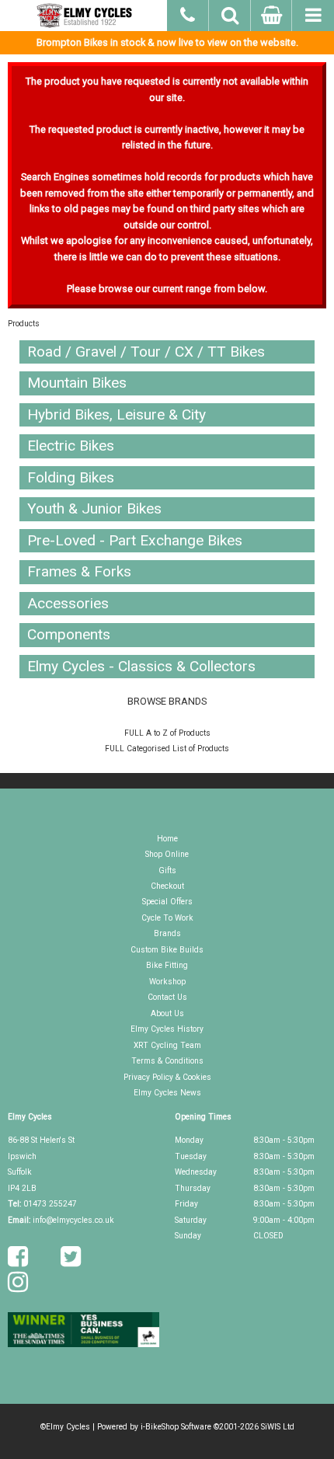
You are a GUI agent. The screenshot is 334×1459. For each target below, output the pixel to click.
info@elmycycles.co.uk (73, 1220)
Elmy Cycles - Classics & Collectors (141, 666)
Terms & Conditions (167, 1061)
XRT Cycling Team (167, 1045)
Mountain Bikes (77, 383)
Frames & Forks (79, 571)
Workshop (167, 982)
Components (68, 634)
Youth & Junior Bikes (94, 508)
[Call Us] (188, 13)
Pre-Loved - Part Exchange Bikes (134, 540)
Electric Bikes (70, 445)
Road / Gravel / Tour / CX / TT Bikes (146, 351)
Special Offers (167, 902)
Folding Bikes (70, 477)
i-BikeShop (160, 1427)
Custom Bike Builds (167, 950)
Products (24, 324)
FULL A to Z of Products (167, 733)
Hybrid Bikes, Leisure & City (116, 414)
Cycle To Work (167, 918)
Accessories (68, 603)
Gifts (167, 870)
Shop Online (167, 854)
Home (167, 839)
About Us (167, 1013)
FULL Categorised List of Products (167, 748)
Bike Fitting (167, 965)
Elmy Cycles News (167, 1093)
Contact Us (167, 997)
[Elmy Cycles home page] (83, 15)
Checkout (167, 886)
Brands (167, 933)
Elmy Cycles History (167, 1029)
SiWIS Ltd (277, 1427)
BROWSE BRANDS (167, 701)
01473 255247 (50, 1204)
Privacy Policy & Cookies (167, 1077)
